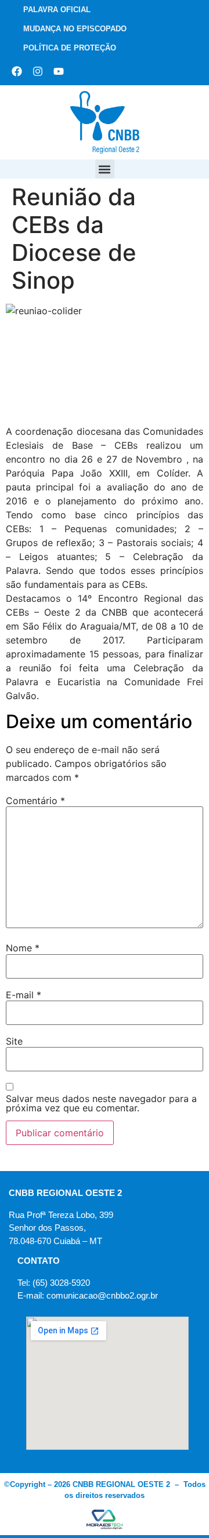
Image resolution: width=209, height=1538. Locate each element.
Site (14, 1041)
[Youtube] (58, 71)
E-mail (23, 994)
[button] (104, 169)
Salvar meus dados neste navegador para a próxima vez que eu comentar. (101, 1103)
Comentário (35, 800)
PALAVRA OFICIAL (57, 9)
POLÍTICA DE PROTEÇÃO (69, 47)
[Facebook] (16, 71)
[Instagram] (37, 71)
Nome (22, 947)
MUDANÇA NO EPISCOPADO (75, 28)
